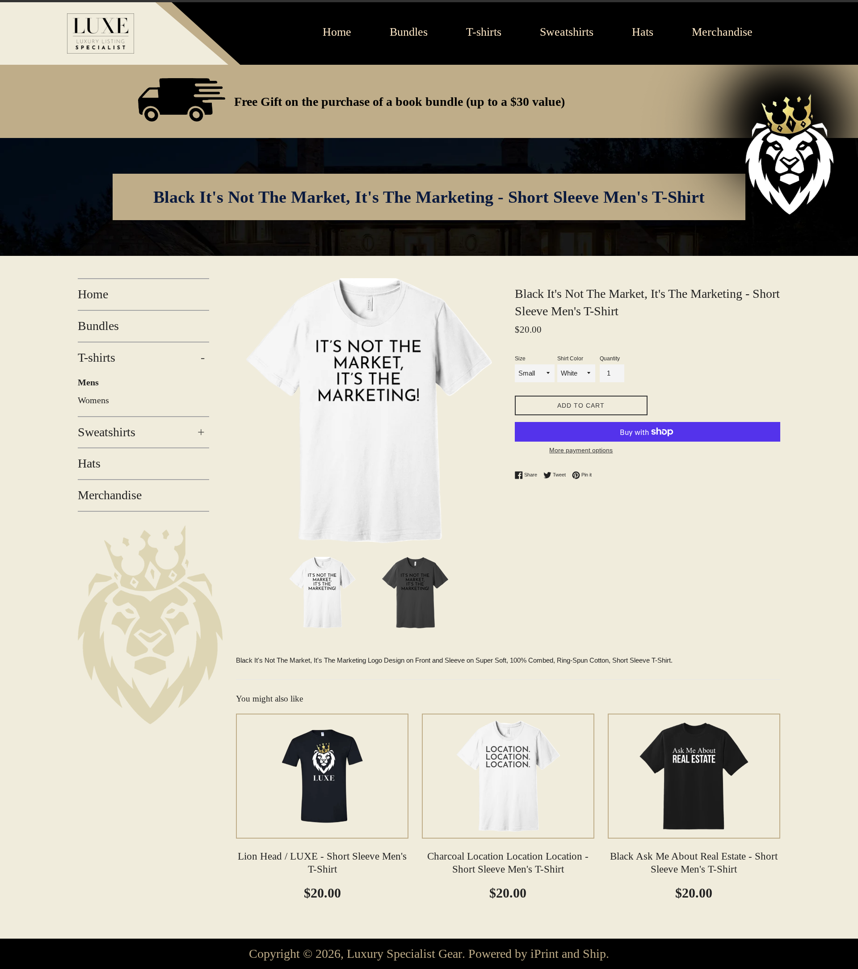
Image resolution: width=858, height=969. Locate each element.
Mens (88, 382)
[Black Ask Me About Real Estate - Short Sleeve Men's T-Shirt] (694, 776)
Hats (89, 463)
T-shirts (141, 357)
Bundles (98, 326)
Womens (93, 400)
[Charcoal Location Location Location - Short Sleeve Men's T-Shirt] (508, 776)
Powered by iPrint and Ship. (538, 954)
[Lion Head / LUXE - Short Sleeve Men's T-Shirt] (322, 776)
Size (520, 358)
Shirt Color (570, 358)
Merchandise (110, 495)
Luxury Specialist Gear (404, 954)
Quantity (610, 358)
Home (93, 294)
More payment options (581, 450)
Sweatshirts (141, 432)
